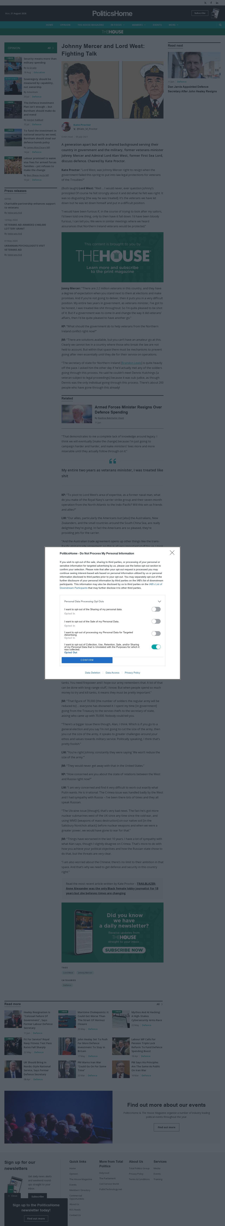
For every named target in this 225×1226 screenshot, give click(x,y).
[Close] (173, 553)
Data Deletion (92, 672)
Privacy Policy (132, 672)
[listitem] (112, 601)
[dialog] (112, 613)
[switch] (156, 609)
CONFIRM (87, 660)
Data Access (112, 672)
